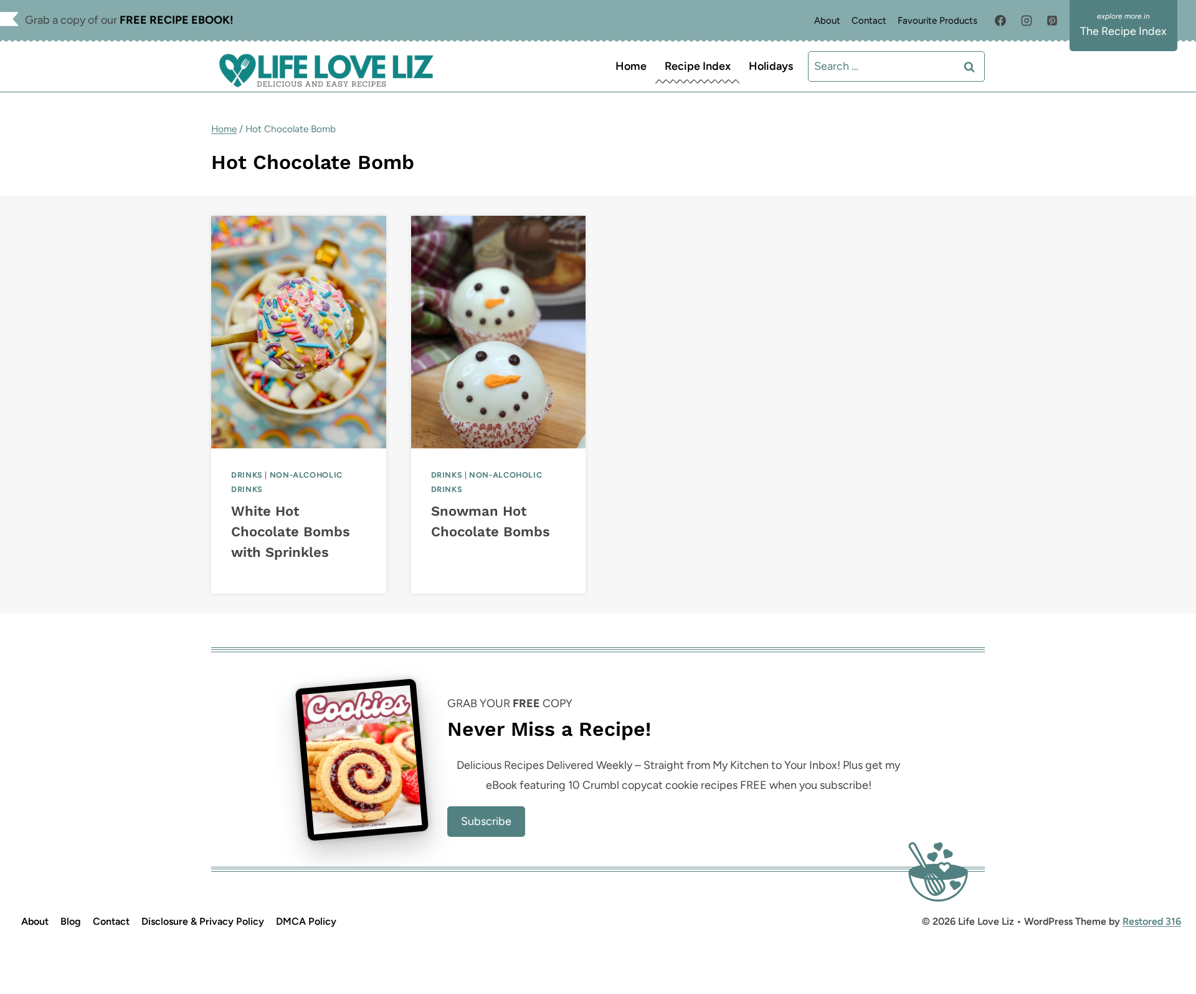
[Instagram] (1026, 20)
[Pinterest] (1052, 20)
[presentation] (298, 332)
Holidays (771, 66)
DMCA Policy (306, 921)
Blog (70, 921)
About (827, 20)
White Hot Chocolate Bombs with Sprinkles (290, 531)
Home (631, 66)
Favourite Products (937, 20)
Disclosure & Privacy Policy (202, 921)
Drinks (247, 475)
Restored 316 (1151, 921)
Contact (869, 20)
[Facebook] (1000, 20)
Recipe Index (698, 66)
